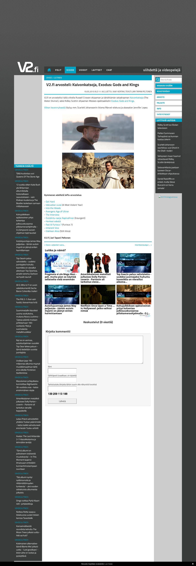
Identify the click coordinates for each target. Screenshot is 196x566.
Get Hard (50, 201)
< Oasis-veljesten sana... (54, 244)
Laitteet (97, 70)
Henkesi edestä (53, 221)
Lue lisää (108, 564)
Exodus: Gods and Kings (122, 101)
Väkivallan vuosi (54, 205)
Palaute (161, 102)
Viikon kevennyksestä (54, 107)
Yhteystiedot (163, 114)
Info (159, 108)
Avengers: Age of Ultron (57, 211)
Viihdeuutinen (21, 169)
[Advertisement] (98, 415)
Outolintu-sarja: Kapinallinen (60, 218)
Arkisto (160, 97)
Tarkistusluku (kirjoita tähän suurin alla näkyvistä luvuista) (72, 384)
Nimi (50, 366)
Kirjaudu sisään (164, 85)
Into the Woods (53, 208)
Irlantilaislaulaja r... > (143, 244)
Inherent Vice (52, 228)
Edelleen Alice (52, 231)
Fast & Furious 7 (54, 224)
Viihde (70, 70)
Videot (83, 70)
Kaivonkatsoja (136, 97)
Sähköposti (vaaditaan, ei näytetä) (62, 375)
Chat (109, 70)
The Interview (52, 214)
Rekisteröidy (163, 91)
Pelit (58, 70)
